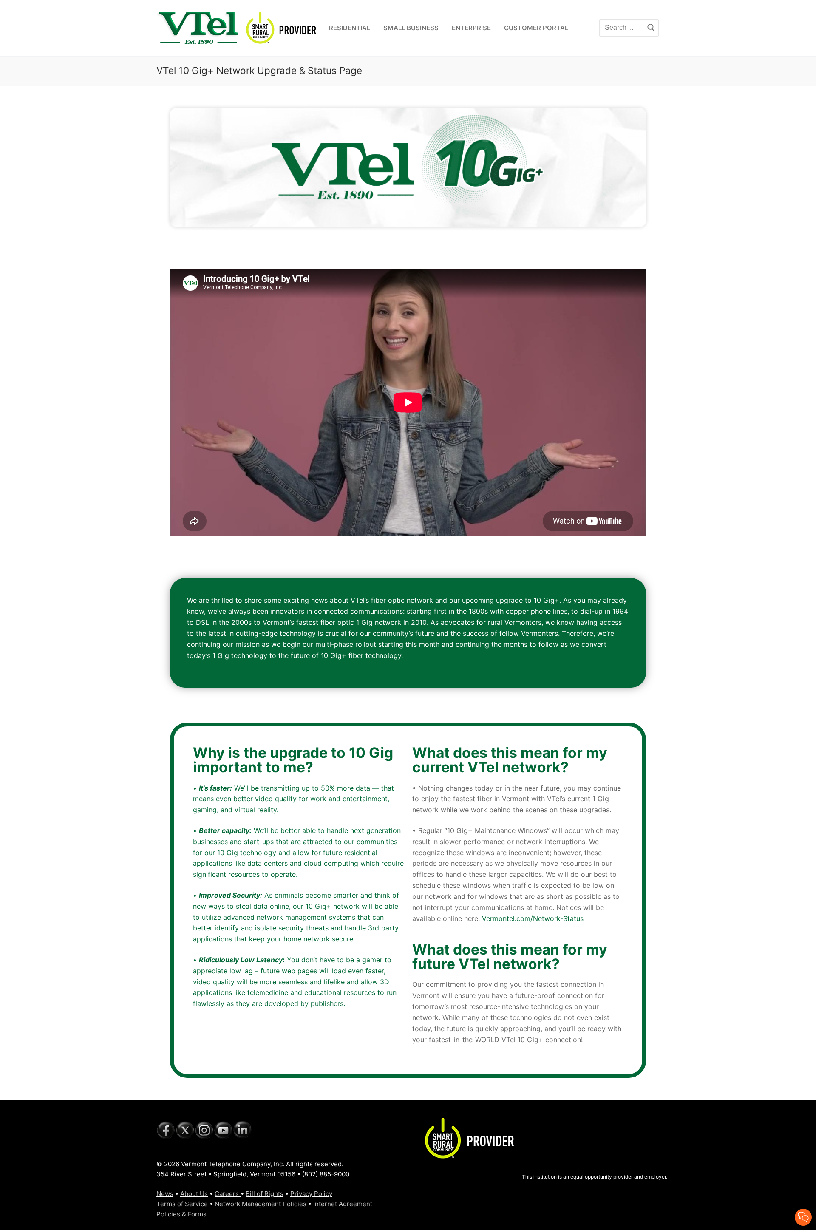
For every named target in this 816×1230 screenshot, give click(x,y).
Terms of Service (182, 1204)
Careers (228, 1194)
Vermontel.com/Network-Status (533, 918)
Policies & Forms (181, 1214)
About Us (194, 1194)
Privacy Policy (311, 1194)
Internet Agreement (342, 1204)
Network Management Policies (260, 1204)
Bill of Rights (264, 1194)
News (164, 1194)
